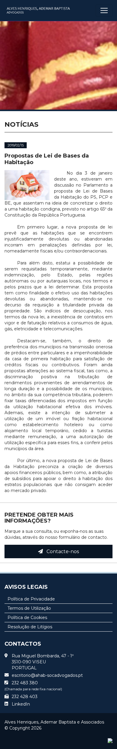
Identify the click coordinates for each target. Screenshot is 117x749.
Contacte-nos (61, 551)
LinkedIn (21, 704)
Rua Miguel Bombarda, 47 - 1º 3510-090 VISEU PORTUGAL (43, 662)
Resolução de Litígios (30, 627)
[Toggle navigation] (104, 10)
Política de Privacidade (31, 599)
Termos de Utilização (29, 608)
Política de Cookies (27, 617)
